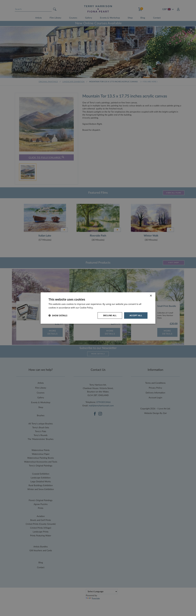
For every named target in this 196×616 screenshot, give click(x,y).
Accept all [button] (136, 315)
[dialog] (98, 308)
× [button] (151, 296)
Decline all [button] (110, 315)
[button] (57, 315)
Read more (99, 307)
